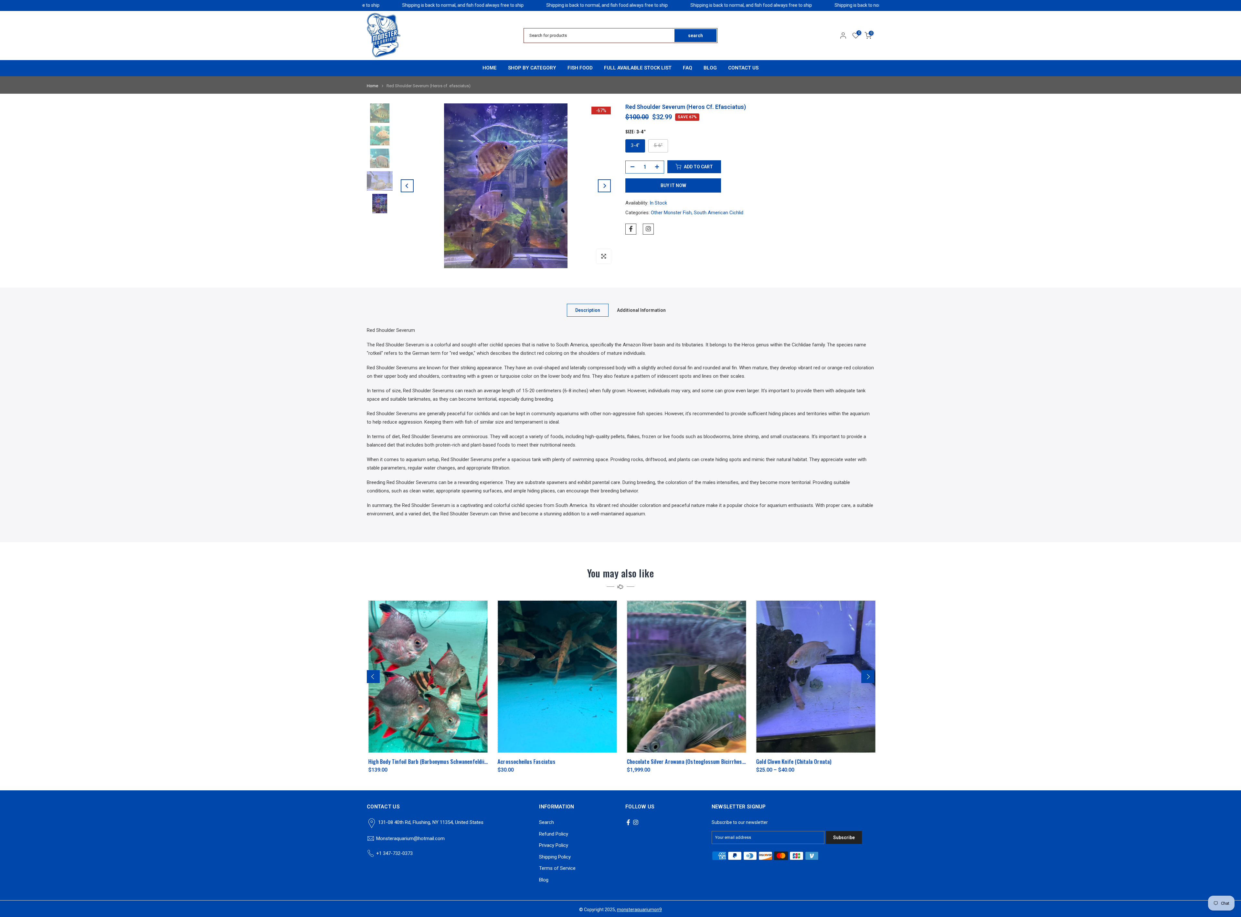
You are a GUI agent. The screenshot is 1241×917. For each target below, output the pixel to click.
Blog (543, 880)
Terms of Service (557, 868)
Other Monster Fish (671, 213)
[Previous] (407, 185)
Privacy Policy (553, 845)
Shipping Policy (555, 857)
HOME (490, 68)
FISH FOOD (580, 68)
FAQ (687, 68)
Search (546, 822)
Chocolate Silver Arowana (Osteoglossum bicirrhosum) (687, 761)
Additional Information (641, 309)
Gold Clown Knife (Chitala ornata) (792, 761)
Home (372, 86)
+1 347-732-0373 (394, 853)
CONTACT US (743, 68)
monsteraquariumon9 (639, 909)
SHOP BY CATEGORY (532, 68)
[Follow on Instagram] (648, 228)
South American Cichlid (718, 213)
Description (587, 309)
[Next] (604, 185)
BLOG (710, 68)
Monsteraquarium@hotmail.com (410, 838)
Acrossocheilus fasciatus (525, 761)
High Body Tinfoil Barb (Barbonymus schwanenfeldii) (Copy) (433, 761)
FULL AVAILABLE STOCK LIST (638, 68)
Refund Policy (553, 834)
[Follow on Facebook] (630, 228)
